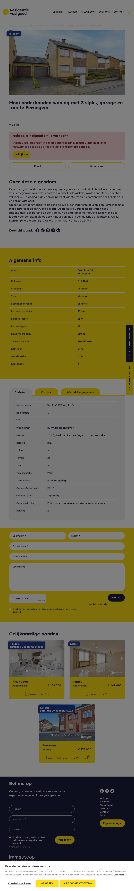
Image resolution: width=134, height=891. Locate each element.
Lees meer (119, 874)
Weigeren (47, 883)
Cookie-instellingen (19, 883)
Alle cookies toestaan (77, 883)
